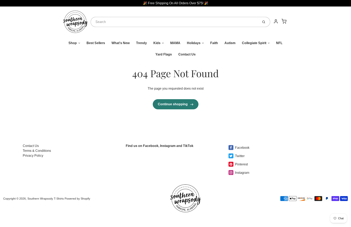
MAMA (175, 43)
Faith (214, 43)
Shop (72, 43)
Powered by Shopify (77, 198)
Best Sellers (96, 43)
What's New (121, 43)
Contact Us (187, 54)
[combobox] (174, 22)
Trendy (141, 43)
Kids (156, 43)
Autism (229, 43)
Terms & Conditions (37, 150)
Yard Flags (163, 54)
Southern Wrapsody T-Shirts (46, 198)
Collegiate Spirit (254, 43)
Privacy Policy (33, 155)
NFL (279, 43)
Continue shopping (173, 104)
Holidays (193, 43)
